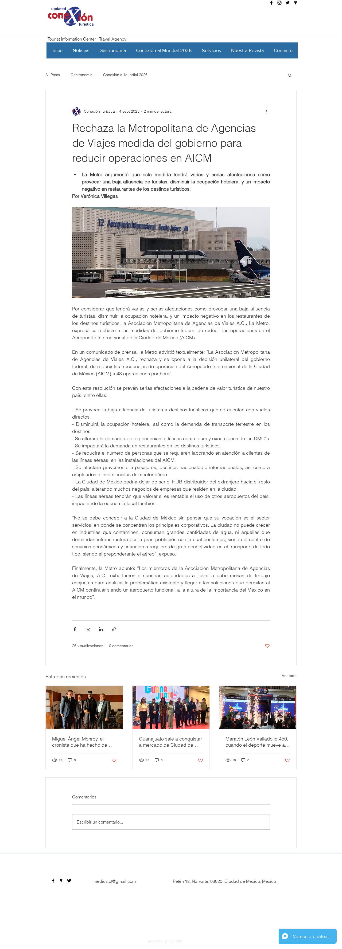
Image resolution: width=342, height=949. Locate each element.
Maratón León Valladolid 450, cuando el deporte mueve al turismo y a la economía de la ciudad (257, 742)
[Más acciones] (266, 111)
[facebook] (271, 2)
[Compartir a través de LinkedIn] (100, 629)
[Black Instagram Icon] (279, 2)
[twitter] (287, 2)
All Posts (52, 74)
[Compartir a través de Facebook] (74, 629)
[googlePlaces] (295, 2)
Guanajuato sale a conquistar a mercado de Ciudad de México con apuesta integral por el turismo (170, 742)
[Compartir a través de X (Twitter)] (87, 629)
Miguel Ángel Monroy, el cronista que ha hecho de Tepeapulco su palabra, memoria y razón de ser (79, 742)
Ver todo (289, 675)
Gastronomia (81, 74)
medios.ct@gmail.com (115, 881)
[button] (289, 75)
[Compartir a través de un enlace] (113, 629)
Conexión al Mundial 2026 (125, 74)
